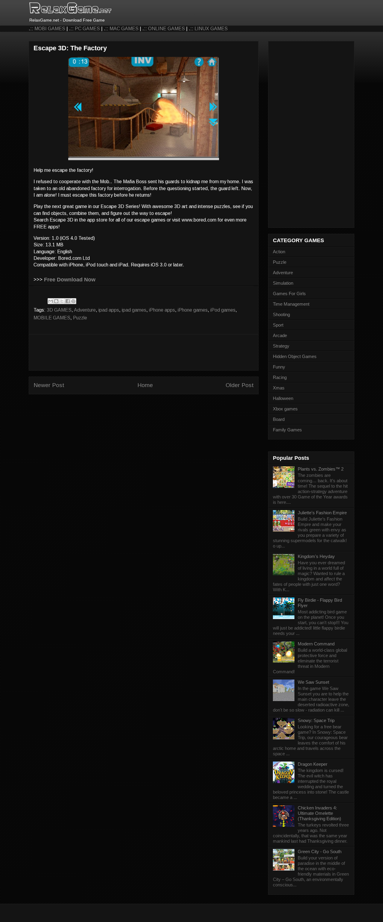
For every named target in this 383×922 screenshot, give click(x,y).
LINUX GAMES (211, 28)
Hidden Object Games (295, 356)
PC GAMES (87, 28)
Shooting (281, 314)
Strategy (281, 345)
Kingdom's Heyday (316, 556)
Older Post (240, 385)
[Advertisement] (144, 352)
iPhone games (193, 310)
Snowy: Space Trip (316, 720)
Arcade (280, 335)
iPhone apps (162, 310)
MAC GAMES (124, 28)
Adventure (85, 310)
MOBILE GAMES (52, 317)
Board (279, 419)
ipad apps (108, 310)
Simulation (283, 283)
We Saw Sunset (313, 682)
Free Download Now (69, 280)
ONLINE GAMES (166, 28)
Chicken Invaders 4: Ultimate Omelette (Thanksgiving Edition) (319, 813)
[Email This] (51, 301)
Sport (278, 324)
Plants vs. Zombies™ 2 (321, 468)
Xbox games (285, 408)
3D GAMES (59, 310)
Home (145, 385)
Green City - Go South (319, 851)
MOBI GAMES (49, 28)
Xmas (279, 387)
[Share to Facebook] (68, 301)
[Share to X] (62, 301)
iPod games (222, 310)
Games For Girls (289, 293)
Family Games (287, 429)
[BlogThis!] (56, 301)
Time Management (291, 304)
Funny (279, 366)
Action (279, 251)
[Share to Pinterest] (73, 301)
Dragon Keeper (312, 764)
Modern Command (316, 643)
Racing (280, 377)
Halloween (283, 398)
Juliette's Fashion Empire (322, 512)
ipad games (134, 310)
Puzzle (80, 317)
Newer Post (49, 385)
